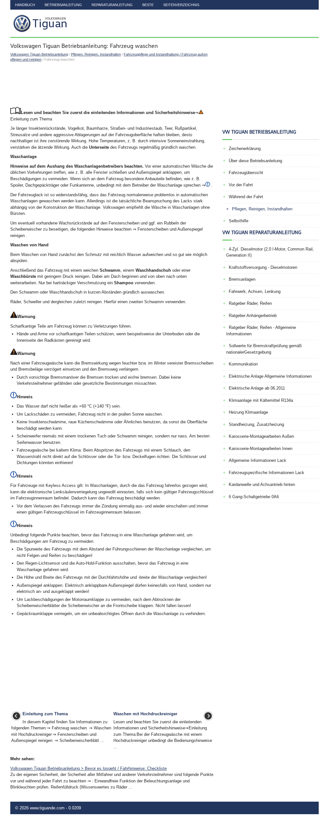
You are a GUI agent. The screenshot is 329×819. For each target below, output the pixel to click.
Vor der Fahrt (241, 184)
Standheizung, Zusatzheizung (256, 424)
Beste (148, 5)
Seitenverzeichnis (181, 5)
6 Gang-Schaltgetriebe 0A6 (254, 496)
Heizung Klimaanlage (248, 412)
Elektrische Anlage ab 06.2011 (257, 388)
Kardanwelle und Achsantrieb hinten (262, 484)
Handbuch (25, 5)
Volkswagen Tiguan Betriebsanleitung (39, 54)
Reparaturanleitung (112, 5)
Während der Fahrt (246, 196)
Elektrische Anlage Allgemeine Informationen (270, 376)
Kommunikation (243, 364)
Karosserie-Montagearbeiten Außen (261, 436)
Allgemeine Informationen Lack (257, 460)
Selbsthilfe (238, 220)
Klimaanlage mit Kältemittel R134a (261, 400)
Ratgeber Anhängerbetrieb (253, 315)
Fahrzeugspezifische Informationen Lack (266, 472)
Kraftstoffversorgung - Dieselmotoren (263, 267)
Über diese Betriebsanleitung (255, 160)
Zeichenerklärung (245, 148)
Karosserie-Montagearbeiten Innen (260, 448)
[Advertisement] (112, 84)
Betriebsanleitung (63, 5)
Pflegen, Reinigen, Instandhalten (96, 54)
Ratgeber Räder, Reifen (250, 303)
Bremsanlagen (242, 279)
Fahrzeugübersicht (246, 172)
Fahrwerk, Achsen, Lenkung (254, 291)
